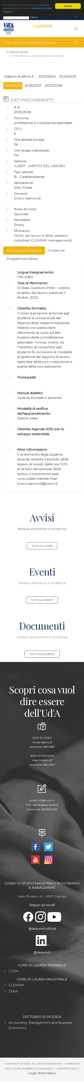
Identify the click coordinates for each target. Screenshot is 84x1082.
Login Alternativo (42, 1073)
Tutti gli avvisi (42, 545)
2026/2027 (33, 85)
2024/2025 (67, 76)
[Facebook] (36, 846)
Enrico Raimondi (27, 198)
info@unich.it (46, 800)
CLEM (13, 971)
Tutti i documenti (42, 654)
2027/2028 (53, 85)
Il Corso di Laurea (17, 51)
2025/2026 (12, 85)
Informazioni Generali (24, 250)
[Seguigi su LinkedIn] (42, 940)
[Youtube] (36, 859)
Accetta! (68, 6)
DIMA (13, 991)
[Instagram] (48, 859)
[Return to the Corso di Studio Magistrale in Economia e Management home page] (41, 28)
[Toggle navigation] (77, 17)
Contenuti (56, 250)
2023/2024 (47, 76)
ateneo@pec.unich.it (45, 804)
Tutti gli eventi (42, 600)
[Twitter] (48, 846)
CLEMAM (16, 985)
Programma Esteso (22, 259)
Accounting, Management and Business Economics (40, 1025)
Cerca (33, 17)
